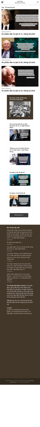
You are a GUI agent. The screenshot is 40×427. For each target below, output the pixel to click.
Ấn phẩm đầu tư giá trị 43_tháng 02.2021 (18, 91)
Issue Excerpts (6, 31)
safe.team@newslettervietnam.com (21, 311)
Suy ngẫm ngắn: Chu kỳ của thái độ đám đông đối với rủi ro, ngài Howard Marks (20, 248)
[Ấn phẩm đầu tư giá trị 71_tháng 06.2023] (20, 19)
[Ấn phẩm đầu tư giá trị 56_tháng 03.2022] (20, 48)
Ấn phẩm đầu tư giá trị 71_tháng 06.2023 (18, 34)
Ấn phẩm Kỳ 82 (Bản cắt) (14, 242)
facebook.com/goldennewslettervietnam (18, 309)
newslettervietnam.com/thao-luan (22, 313)
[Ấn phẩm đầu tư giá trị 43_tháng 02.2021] (20, 76)
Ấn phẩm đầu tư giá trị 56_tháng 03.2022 (18, 62)
